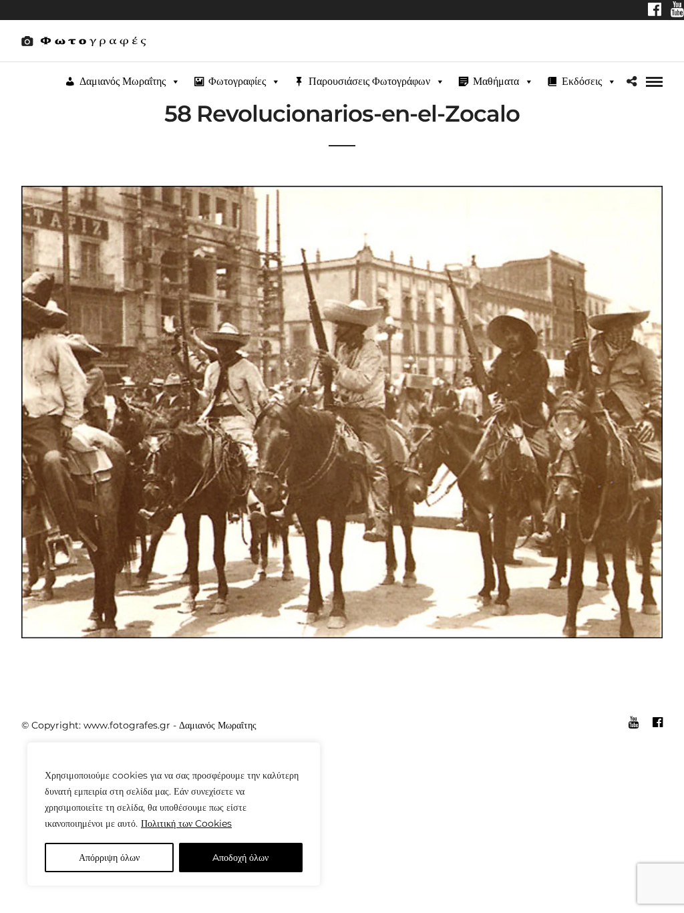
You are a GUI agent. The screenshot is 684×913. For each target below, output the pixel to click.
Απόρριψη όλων (109, 858)
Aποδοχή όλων (240, 858)
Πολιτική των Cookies (186, 823)
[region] (174, 814)
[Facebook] (654, 10)
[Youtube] (677, 10)
